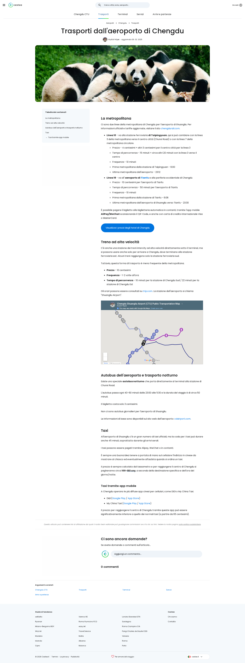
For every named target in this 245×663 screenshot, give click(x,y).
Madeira (38, 636)
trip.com (147, 291)
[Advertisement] (66, 166)
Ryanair (38, 621)
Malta (81, 636)
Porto (124, 645)
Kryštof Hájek (113, 39)
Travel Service (85, 631)
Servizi (140, 14)
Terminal (123, 14)
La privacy (64, 656)
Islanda (38, 641)
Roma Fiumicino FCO (88, 621)
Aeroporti (110, 23)
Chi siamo (172, 617)
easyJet (82, 626)
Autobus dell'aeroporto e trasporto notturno (64, 128)
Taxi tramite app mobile (58, 137)
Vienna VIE (83, 617)
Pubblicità (75, 656)
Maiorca (82, 645)
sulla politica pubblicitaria (190, 524)
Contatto (172, 621)
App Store (133, 498)
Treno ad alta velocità (55, 123)
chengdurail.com (170, 128)
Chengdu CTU (81, 14)
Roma (124, 641)
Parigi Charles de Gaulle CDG (134, 631)
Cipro (37, 645)
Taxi (47, 132)
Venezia (125, 636)
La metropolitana (52, 118)
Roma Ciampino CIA (131, 626)
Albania (82, 641)
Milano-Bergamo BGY (44, 626)
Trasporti (103, 14)
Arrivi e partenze (162, 14)
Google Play (118, 498)
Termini (55, 656)
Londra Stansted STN (131, 617)
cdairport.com (182, 418)
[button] (4, 5)
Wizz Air (38, 631)
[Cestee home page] (15, 5)
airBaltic (38, 617)
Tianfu (145, 177)
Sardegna (126, 621)
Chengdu (122, 23)
